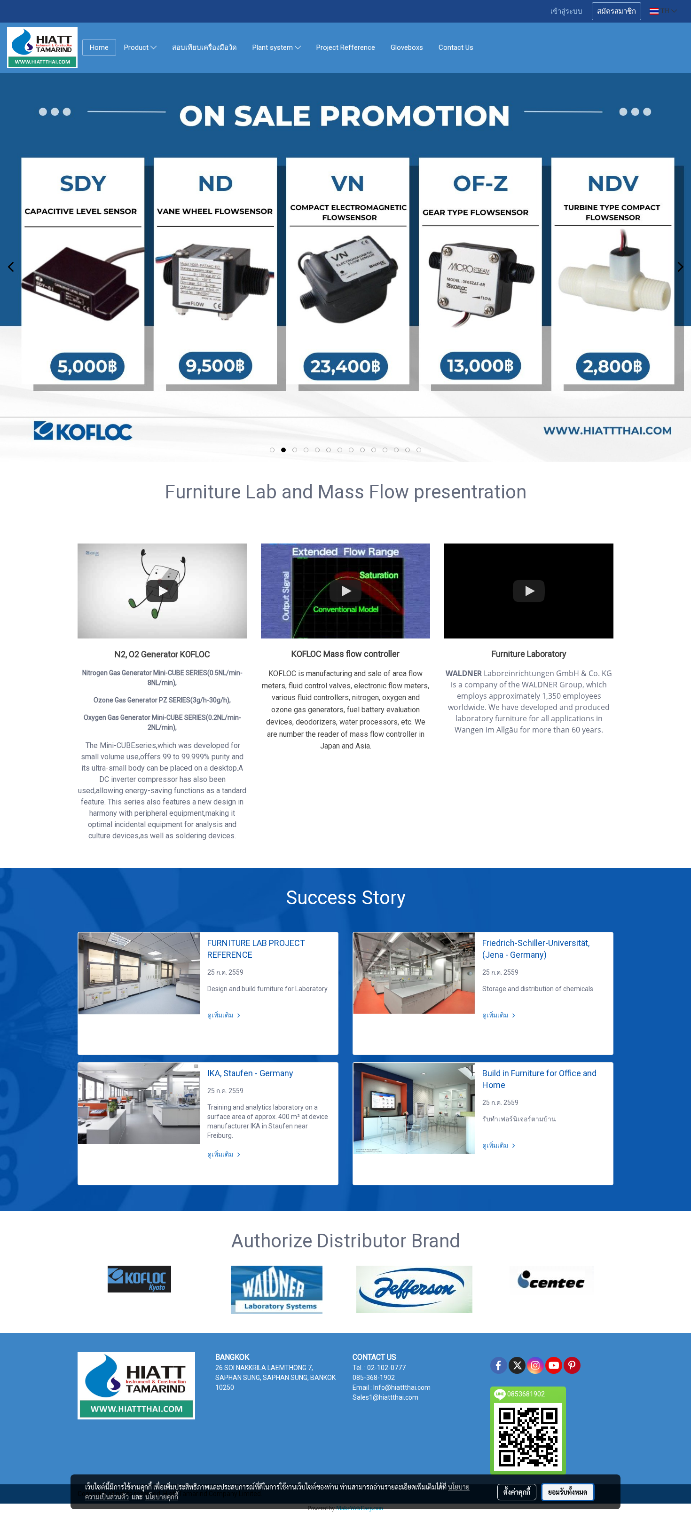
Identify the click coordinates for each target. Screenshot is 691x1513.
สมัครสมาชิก (616, 11)
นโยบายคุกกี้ (161, 1496)
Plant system (273, 48)
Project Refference (345, 47)
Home (99, 47)
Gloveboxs (407, 47)
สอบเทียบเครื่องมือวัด (204, 47)
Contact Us (456, 47)
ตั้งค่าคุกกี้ (516, 1492)
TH (665, 11)
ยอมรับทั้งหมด (568, 1492)
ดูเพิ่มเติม (221, 1015)
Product (137, 48)
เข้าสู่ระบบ (566, 11)
